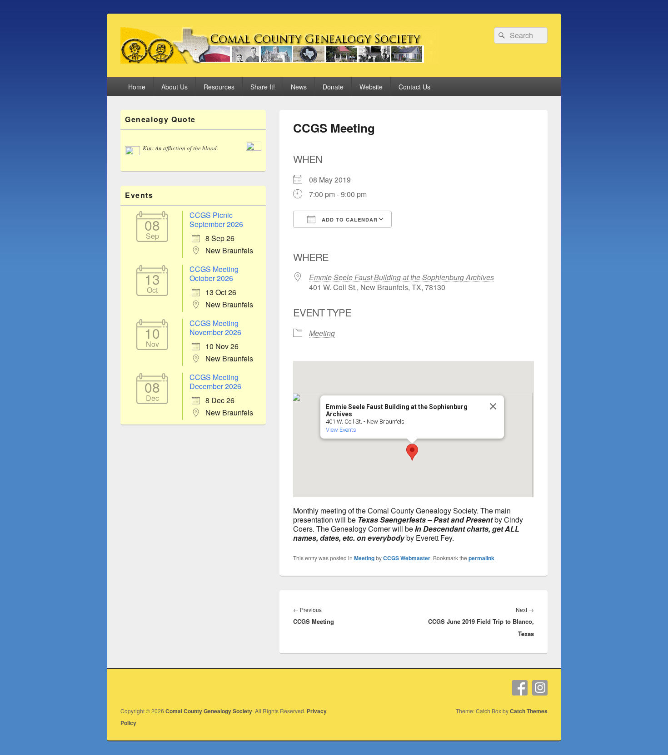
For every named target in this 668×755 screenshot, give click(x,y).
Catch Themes (529, 711)
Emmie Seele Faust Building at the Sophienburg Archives (401, 277)
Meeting (322, 333)
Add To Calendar (349, 219)
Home (136, 86)
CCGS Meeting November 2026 (215, 327)
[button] (412, 452)
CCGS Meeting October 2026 (214, 273)
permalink (481, 558)
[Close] (493, 406)
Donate (333, 86)
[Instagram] (540, 688)
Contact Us (414, 86)
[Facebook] (520, 688)
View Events (341, 429)
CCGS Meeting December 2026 (215, 381)
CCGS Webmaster (406, 558)
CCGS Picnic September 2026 (216, 219)
